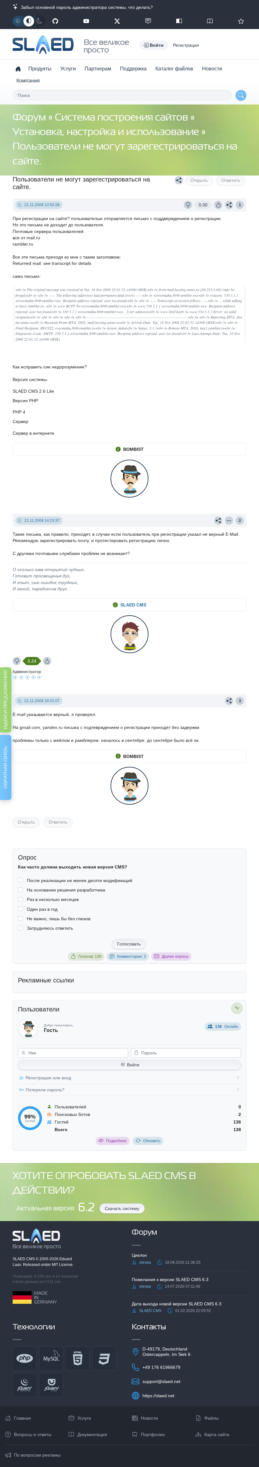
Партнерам (98, 68)
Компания (28, 80)
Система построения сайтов (122, 118)
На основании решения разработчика (66, 889)
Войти (133, 1064)
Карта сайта (216, 1434)
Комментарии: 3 (131, 956)
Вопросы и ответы (32, 1434)
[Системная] (28, 21)
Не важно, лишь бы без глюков (58, 918)
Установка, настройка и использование (107, 132)
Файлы (211, 1418)
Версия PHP (25, 400)
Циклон (139, 1255)
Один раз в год (42, 909)
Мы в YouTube (86, 21)
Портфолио (153, 1434)
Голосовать (129, 943)
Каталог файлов (174, 68)
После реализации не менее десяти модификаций (79, 880)
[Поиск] (241, 95)
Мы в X (117, 21)
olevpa (145, 1262)
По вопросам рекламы (37, 1455)
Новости (212, 68)
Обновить (151, 1141)
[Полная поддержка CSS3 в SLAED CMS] (104, 1358)
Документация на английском (210, 21)
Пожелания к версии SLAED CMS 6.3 (170, 1279)
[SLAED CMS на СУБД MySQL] (51, 1358)
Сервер (20, 421)
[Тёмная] (39, 21)
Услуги (68, 68)
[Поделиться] (179, 180)
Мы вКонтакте (148, 21)
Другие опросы (175, 956)
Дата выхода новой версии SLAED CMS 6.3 (176, 1303)
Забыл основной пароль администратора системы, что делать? (85, 7)
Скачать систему (122, 1208)
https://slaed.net (158, 1395)
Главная (22, 1418)
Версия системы (30, 379)
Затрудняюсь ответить (50, 928)
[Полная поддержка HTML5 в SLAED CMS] (78, 1358)
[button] (153, 45)
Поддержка (133, 68)
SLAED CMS (133, 604)
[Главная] (18, 68)
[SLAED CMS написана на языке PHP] (25, 1358)
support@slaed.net (161, 1381)
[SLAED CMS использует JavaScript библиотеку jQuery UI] (51, 1385)
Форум (30, 118)
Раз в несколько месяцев (53, 899)
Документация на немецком (179, 21)
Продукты (39, 68)
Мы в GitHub (55, 21)
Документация (92, 1434)
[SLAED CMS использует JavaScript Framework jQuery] (25, 1385)
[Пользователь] (229, 520)
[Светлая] (18, 21)
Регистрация (186, 45)
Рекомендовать (241, 21)
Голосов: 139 (89, 956)
